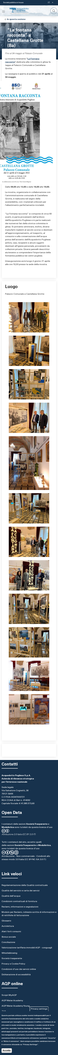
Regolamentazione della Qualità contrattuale (25, 885)
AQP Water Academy (12, 1001)
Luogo (11, 287)
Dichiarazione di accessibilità (16, 975)
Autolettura (8, 926)
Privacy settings (39, 1009)
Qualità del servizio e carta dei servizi (21, 891)
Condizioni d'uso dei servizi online (19, 969)
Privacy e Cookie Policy (13, 964)
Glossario (6, 921)
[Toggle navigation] (3, 11)
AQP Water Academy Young (16, 1006)
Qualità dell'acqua (11, 896)
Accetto (7, 1050)
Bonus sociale (9, 937)
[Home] (21, 11)
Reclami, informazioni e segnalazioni (20, 907)
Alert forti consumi (11, 932)
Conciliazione (8, 942)
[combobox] (50, 2)
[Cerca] (53, 11)
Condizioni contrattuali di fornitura (19, 901)
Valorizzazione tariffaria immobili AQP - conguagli (27, 948)
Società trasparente (12, 958)
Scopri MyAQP (9, 995)
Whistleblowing (9, 953)
